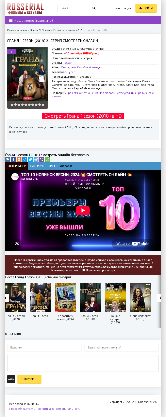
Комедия (97, 67)
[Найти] (94, 8)
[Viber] (41, 159)
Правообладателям (22, 408)
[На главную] (25, 8)
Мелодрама (69, 67)
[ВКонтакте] (7, 159)
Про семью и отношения (82, 92)
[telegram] (36, 159)
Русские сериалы (17, 29)
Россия (67, 62)
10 (43, 104)
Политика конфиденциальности (59, 408)
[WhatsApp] (47, 159)
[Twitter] (30, 159)
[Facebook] (13, 159)
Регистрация (122, 8)
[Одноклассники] (19, 159)
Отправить (29, 379)
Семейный (84, 67)
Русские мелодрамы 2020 (68, 29)
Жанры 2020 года (40, 29)
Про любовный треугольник (117, 92)
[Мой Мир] (24, 159)
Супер (71, 72)
